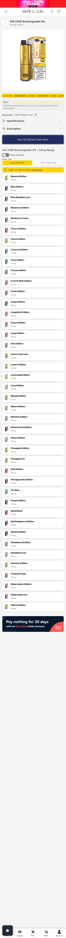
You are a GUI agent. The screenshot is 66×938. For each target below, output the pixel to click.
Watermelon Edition (21, 584)
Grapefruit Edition (20, 312)
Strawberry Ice (18, 552)
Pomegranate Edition (22, 479)
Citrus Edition (18, 239)
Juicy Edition (17, 333)
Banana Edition (19, 176)
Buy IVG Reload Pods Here (32, 139)
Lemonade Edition (20, 375)
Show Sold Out (5, 155)
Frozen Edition (18, 270)
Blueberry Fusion (20, 218)
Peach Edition (18, 437)
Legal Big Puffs (17, 162)
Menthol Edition (19, 416)
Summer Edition (19, 563)
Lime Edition (17, 385)
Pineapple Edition (20, 448)
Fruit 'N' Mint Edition (21, 281)
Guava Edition (18, 322)
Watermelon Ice (19, 594)
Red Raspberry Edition (22, 521)
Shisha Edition (18, 531)
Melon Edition (18, 406)
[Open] (7, 930)
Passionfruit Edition (21, 427)
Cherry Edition (18, 228)
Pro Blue (15, 490)
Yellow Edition (18, 605)
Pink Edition (17, 469)
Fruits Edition (18, 291)
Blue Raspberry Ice (20, 197)
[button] (6, 11)
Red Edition (17, 511)
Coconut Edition (19, 249)
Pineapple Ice (18, 458)
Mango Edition (18, 396)
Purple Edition (18, 500)
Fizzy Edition (17, 260)
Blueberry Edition (20, 207)
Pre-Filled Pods (48, 162)
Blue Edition (17, 186)
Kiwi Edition (17, 343)
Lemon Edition (18, 364)
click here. (37, 170)
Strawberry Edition (21, 542)
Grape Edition (18, 301)
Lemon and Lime (19, 354)
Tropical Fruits (18, 573)
